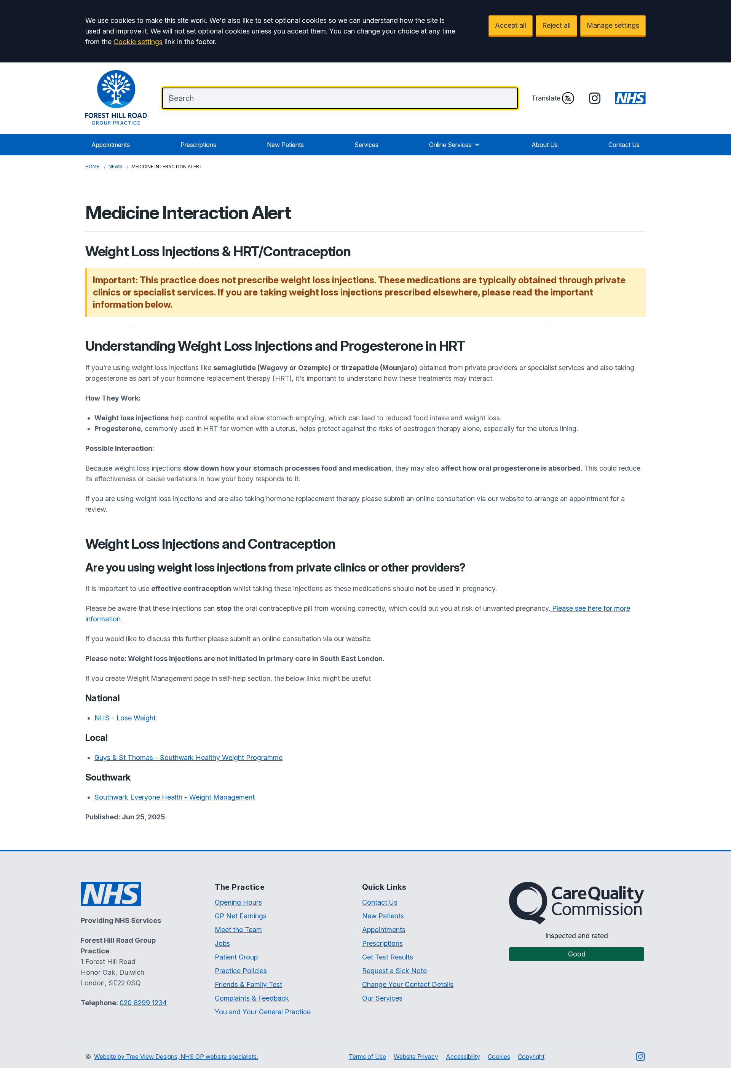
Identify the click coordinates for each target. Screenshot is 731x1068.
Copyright (531, 1056)
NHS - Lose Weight (125, 718)
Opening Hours (238, 902)
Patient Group (236, 957)
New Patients (285, 144)
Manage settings (613, 25)
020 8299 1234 (143, 1003)
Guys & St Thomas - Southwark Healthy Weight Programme (188, 757)
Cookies (499, 1056)
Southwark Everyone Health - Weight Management (174, 797)
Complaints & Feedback (252, 998)
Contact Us (624, 144)
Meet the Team (238, 930)
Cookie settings (138, 42)
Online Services (450, 144)
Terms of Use (367, 1056)
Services (366, 144)
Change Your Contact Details (407, 984)
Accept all (510, 25)
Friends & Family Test (248, 984)
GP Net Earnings (241, 916)
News (115, 166)
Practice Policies (241, 971)
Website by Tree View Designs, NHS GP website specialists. (176, 1056)
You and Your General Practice (263, 1012)
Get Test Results (387, 957)
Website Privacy (416, 1056)
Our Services (382, 998)
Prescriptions (198, 144)
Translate (545, 98)
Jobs (222, 943)
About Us (544, 144)
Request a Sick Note (394, 971)
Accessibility (463, 1056)
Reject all (556, 25)
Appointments (110, 144)
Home (92, 166)
